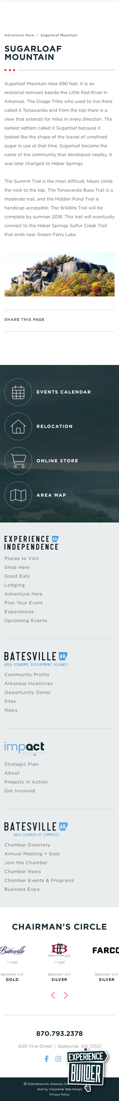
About (12, 773)
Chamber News (22, 871)
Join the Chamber (26, 862)
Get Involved (19, 790)
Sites (10, 701)
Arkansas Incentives (28, 683)
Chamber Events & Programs (39, 880)
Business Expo (22, 889)
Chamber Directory (27, 845)
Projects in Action (26, 782)
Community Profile (27, 674)
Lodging (14, 585)
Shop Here (17, 567)
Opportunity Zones (27, 692)
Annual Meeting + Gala (32, 853)
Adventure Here (19, 35)
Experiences (19, 611)
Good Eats (17, 576)
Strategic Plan (21, 764)
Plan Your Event (23, 602)
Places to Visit (21, 558)
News (11, 710)
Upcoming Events (25, 620)
